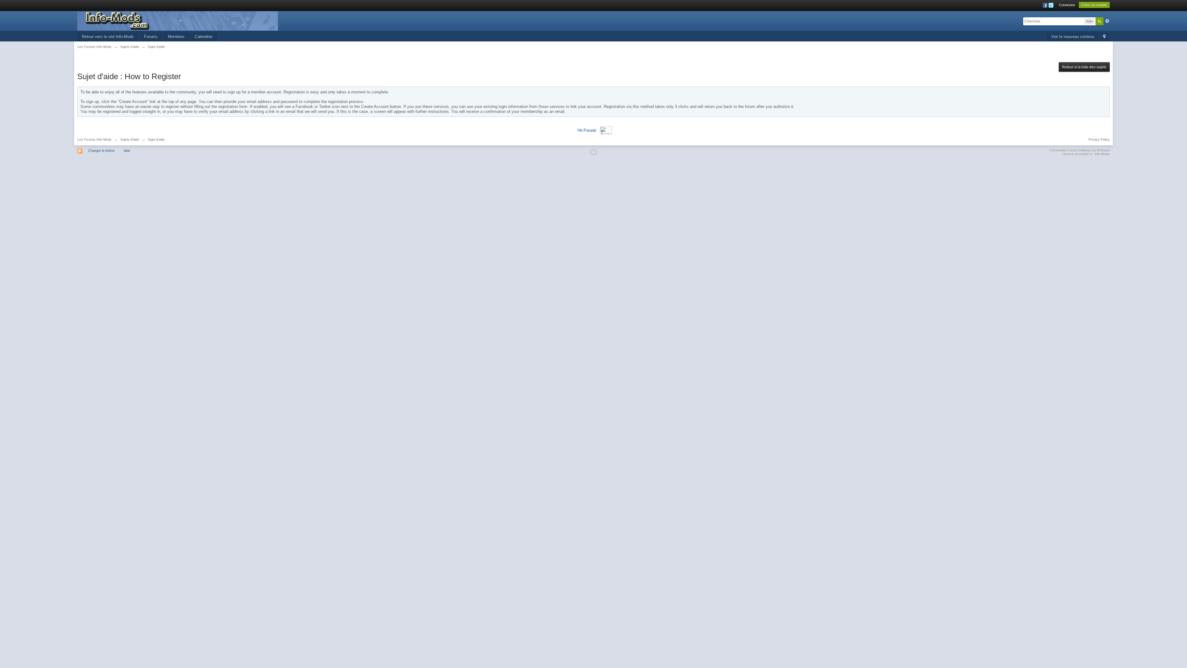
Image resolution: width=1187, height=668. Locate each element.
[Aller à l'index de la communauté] (177, 20)
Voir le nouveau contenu (1072, 36)
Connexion (1067, 5)
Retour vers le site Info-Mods (108, 36)
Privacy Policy (1099, 139)
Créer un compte (1094, 5)
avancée (1107, 21)
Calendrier (204, 36)
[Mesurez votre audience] (606, 130)
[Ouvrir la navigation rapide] (1104, 36)
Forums (151, 36)
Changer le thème (101, 150)
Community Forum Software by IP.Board (1079, 150)
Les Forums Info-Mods (94, 139)
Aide (127, 150)
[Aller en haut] (593, 152)
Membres (176, 36)
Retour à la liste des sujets (1084, 67)
